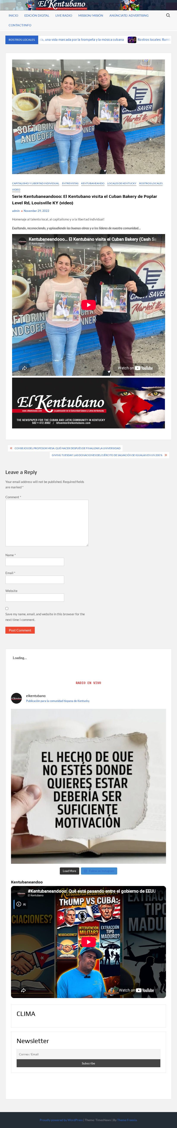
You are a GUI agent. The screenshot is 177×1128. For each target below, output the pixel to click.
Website (11, 591)
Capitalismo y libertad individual (35, 183)
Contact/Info (20, 25)
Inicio (13, 15)
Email (10, 573)
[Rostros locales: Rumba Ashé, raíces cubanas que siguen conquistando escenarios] (62, 39)
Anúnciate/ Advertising (129, 15)
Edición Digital (36, 15)
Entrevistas (70, 183)
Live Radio (63, 15)
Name (10, 555)
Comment (13, 497)
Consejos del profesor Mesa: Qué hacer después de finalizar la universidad (67, 448)
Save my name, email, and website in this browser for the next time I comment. (45, 617)
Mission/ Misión (90, 15)
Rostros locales (151, 183)
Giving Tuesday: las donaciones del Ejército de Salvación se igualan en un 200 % (107, 455)
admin (16, 210)
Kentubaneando (92, 183)
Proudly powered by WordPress (61, 1120)
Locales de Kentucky (121, 183)
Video (16, 189)
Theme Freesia (127, 1120)
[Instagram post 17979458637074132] (88, 786)
